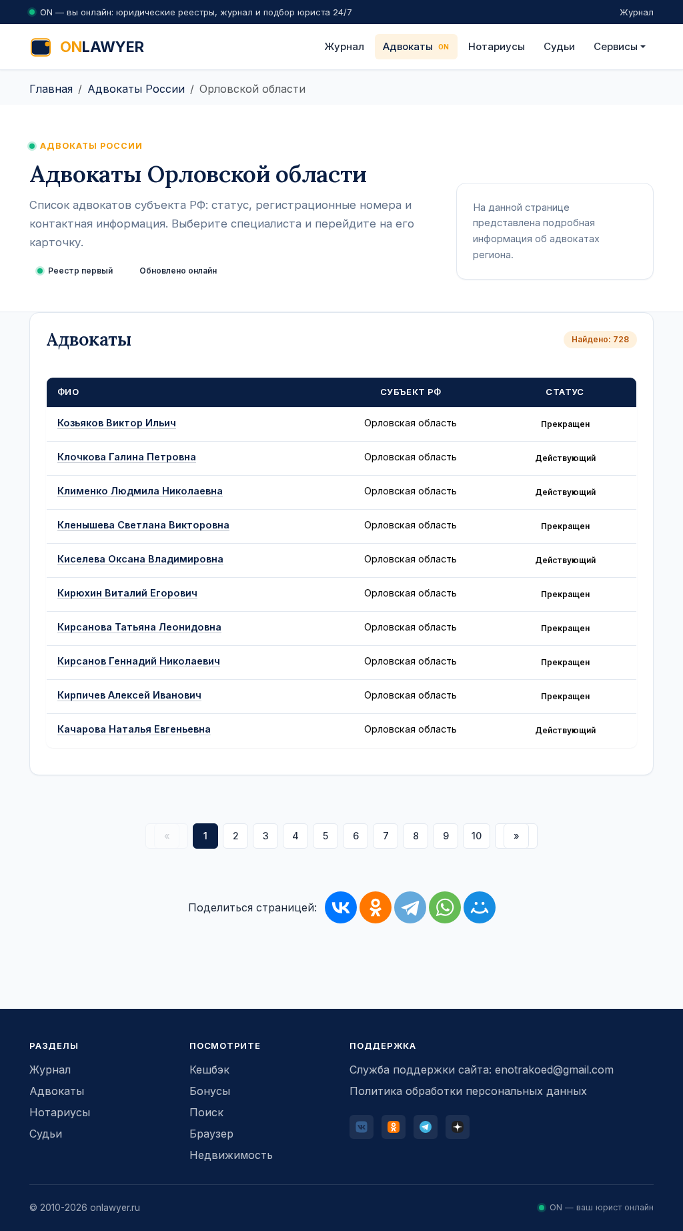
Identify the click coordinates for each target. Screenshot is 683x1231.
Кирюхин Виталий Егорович (127, 592)
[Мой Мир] (480, 907)
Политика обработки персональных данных (468, 1091)
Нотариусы (496, 46)
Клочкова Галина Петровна (126, 456)
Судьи (559, 46)
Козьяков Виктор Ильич (116, 422)
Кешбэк (209, 1069)
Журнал (637, 12)
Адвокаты (408, 46)
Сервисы (616, 46)
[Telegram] (410, 907)
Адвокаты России (136, 88)
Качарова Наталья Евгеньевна (134, 729)
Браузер (211, 1133)
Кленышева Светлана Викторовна (143, 524)
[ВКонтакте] (341, 907)
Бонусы (209, 1091)
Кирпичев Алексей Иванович (129, 695)
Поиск (206, 1112)
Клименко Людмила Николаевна (140, 490)
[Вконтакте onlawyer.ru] (362, 1127)
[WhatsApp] (445, 907)
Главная (51, 88)
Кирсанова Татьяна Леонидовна (139, 627)
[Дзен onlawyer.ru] (458, 1127)
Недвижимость (231, 1155)
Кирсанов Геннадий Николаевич (138, 661)
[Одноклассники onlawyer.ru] (394, 1127)
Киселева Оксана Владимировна (140, 558)
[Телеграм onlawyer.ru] (426, 1127)
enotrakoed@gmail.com (554, 1069)
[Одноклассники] (376, 907)
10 (477, 835)
